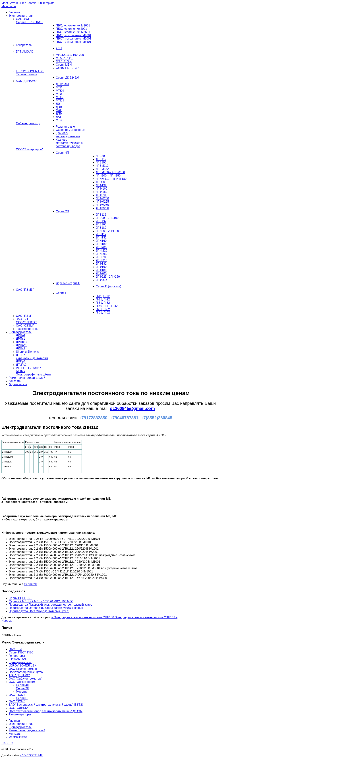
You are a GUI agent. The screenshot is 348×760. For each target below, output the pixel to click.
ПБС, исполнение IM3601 (73, 32)
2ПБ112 (101, 214)
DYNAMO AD (25, 51)
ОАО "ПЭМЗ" (25, 289)
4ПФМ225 (102, 201)
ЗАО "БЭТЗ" (24, 319)
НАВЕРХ (7, 743)
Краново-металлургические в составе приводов (69, 143)
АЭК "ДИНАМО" (27, 80)
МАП (59, 110)
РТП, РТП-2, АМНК (28, 367)
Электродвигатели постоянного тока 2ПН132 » (146, 617)
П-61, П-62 (103, 312)
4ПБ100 (101, 162)
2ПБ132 (101, 221)
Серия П (61, 292)
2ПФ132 (101, 263)
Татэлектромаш (26, 74)
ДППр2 (21, 361)
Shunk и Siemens (27, 351)
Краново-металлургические (68, 135)
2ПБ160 (101, 224)
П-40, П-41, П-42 (107, 306)
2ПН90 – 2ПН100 (107, 230)
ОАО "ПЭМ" (24, 315)
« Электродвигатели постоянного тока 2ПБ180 (83, 617)
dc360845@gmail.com (132, 408)
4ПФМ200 (102, 198)
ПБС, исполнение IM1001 (73, 25)
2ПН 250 (101, 253)
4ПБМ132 (102, 169)
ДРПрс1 (21, 345)
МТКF (59, 97)
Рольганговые (65, 126)
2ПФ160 (101, 266)
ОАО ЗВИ (22, 18)
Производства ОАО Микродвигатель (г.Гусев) (39, 611)
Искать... (7, 634)
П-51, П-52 (103, 309)
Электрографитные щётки (33, 374)
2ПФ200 (101, 273)
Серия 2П (62, 211)
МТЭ (59, 120)
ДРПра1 (21, 341)
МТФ (59, 93)
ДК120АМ (62, 84)
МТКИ (60, 90)
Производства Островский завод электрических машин (46, 607)
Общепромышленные (70, 129)
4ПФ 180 (101, 191)
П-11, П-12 (103, 296)
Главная (14, 12)
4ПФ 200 (101, 195)
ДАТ (58, 116)
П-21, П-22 (103, 299)
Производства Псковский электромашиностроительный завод (50, 604)
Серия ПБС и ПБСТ (29, 22)
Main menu (8, 6)
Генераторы (24, 45)
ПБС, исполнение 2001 (71, 28)
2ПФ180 (101, 270)
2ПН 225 (101, 250)
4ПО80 (100, 182)
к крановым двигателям (32, 358)
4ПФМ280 (102, 208)
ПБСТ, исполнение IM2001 (73, 38)
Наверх (6, 620)
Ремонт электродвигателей (27, 377)
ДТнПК (20, 354)
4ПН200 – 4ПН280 (108, 175)
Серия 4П (62, 152)
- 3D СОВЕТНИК (31, 755)
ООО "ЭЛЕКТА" (26, 322)
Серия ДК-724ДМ (67, 77)
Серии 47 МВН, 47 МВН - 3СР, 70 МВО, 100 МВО (41, 601)
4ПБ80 (100, 155)
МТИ (59, 87)
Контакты (15, 381)
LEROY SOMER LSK (30, 71)
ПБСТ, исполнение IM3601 (73, 41)
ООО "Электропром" (29, 149)
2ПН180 (101, 244)
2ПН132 (101, 237)
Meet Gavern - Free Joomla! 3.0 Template (27, 3)
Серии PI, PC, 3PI (67, 67)
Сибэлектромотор (28, 123)
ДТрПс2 (21, 364)
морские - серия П (68, 283)
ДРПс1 (20, 348)
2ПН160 (101, 240)
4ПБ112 (101, 159)
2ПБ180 (101, 227)
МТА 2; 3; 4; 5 (64, 58)
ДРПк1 (20, 338)
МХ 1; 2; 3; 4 (64, 61)
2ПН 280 (101, 257)
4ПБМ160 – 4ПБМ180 (110, 172)
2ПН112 (101, 234)
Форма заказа (18, 384)
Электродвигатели (21, 15)
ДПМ (59, 113)
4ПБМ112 (102, 165)
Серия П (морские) (108, 286)
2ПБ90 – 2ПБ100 (107, 217)
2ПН (59, 48)
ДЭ (58, 103)
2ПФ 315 (101, 279)
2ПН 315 (101, 260)
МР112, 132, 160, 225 (70, 54)
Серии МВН (64, 64)
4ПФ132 (101, 185)
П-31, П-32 (103, 302)
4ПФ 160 (101, 188)
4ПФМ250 (102, 204)
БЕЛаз (20, 371)
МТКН (60, 100)
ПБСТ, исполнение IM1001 (73, 35)
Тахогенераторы (27, 328)
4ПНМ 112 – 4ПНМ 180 (111, 178)
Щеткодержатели (20, 332)
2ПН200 (101, 247)
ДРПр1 (20, 335)
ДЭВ (59, 107)
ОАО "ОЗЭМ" (25, 325)
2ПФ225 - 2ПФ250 (108, 276)
